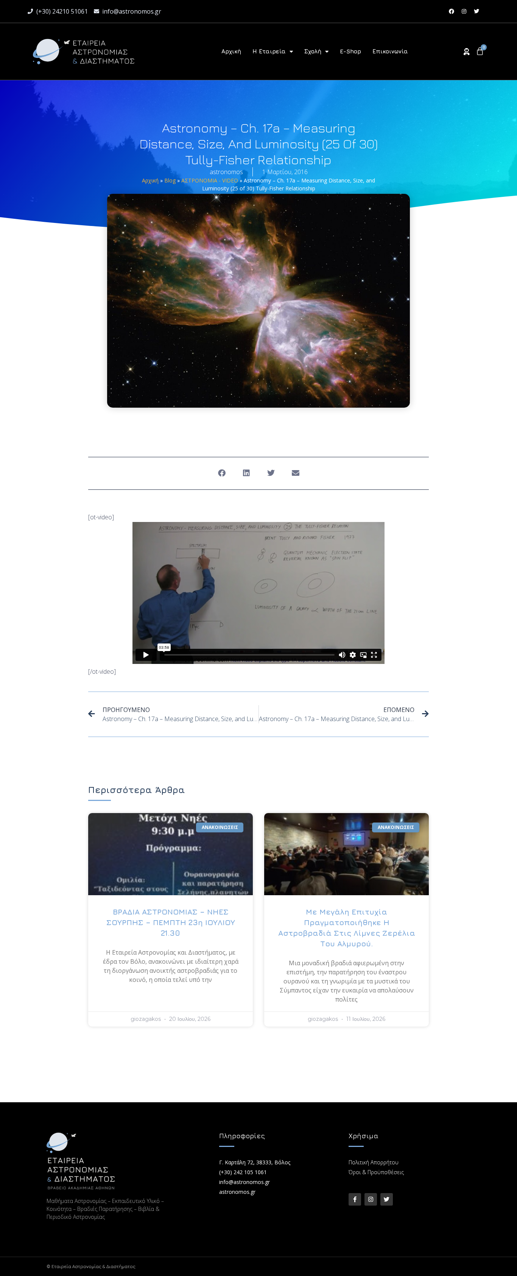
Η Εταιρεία (269, 51)
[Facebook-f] (355, 1199)
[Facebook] (451, 11)
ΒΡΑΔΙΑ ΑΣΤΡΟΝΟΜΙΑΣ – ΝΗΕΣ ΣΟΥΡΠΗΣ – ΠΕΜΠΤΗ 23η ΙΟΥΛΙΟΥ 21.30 (170, 922)
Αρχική (231, 51)
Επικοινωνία (390, 51)
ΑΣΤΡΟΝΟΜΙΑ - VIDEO (209, 180)
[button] (221, 473)
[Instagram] (464, 11)
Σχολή (312, 51)
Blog (170, 180)
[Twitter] (476, 11)
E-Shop (350, 51)
